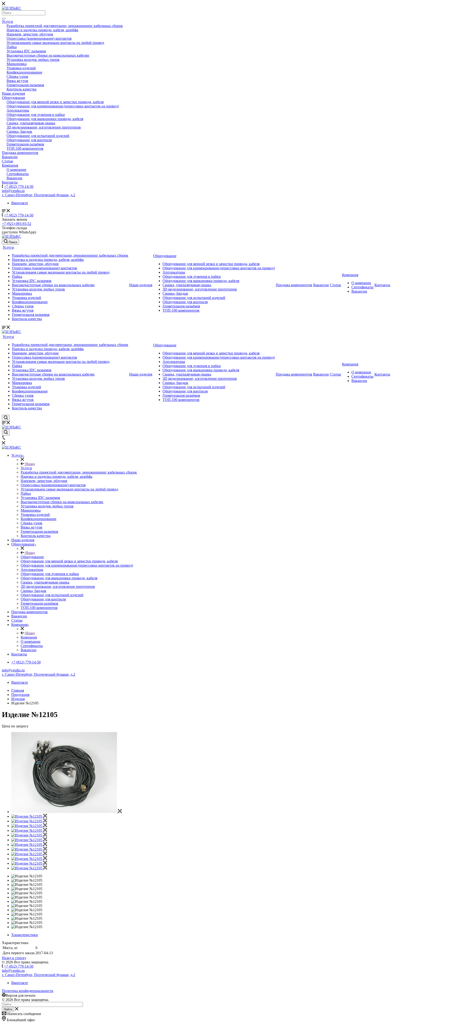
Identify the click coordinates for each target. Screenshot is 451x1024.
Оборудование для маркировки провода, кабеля (45, 119)
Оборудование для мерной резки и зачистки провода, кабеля (55, 102)
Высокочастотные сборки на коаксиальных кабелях (48, 55)
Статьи (7, 161)
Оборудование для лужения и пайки (36, 115)
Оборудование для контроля (29, 140)
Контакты (10, 182)
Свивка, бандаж (19, 131)
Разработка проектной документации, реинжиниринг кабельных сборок (65, 26)
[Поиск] (4, 18)
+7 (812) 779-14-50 (18, 186)
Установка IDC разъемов (26, 51)
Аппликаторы (18, 110)
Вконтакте (19, 203)
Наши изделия (13, 93)
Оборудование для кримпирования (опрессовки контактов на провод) (63, 106)
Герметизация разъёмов (25, 144)
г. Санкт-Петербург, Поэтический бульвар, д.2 (38, 195)
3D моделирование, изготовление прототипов (44, 127)
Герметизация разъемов (25, 85)
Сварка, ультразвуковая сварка (31, 123)
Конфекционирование (24, 72)
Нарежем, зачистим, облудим (30, 34)
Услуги (7, 22)
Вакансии (10, 157)
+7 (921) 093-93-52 (16, 224)
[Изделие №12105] (66, 812)
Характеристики (24, 935)
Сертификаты (18, 174)
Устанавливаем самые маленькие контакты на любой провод (55, 43)
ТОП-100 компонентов (25, 148)
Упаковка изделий (21, 68)
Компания (10, 165)
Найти (8, 1009)
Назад (29, 464)
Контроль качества (21, 89)
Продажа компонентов (20, 153)
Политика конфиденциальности (27, 991)
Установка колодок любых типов (33, 60)
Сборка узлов (17, 76)
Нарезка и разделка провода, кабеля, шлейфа (42, 30)
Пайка (12, 47)
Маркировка (17, 64)
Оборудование (13, 98)
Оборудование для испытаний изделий (38, 136)
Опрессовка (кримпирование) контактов (39, 38)
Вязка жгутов (17, 81)
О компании (16, 170)
